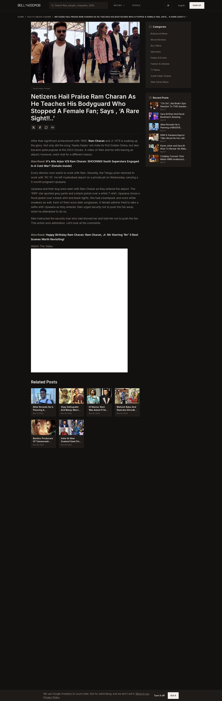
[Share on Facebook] (39, 127)
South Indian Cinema (39, 17)
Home (21, 17)
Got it (173, 695)
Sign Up (197, 5)
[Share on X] (33, 127)
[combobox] (80, 5)
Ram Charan (96, 140)
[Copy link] (52, 127)
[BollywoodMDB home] (29, 5)
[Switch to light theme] (168, 5)
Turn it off (159, 695)
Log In (181, 5)
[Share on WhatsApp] (46, 127)
